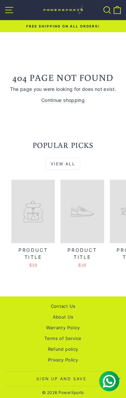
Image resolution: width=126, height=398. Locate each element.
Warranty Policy (63, 327)
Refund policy (63, 349)
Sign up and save (61, 378)
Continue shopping (63, 100)
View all (63, 163)
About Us (63, 317)
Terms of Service (63, 338)
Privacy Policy (63, 359)
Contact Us (63, 306)
